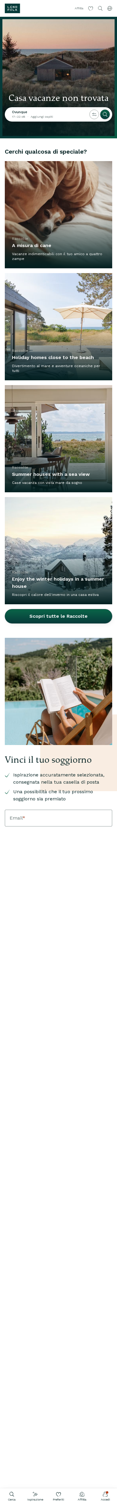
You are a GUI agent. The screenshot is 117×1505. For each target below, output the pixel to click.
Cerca (12, 1499)
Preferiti (58, 1499)
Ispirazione (35, 1499)
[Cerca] (105, 114)
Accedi (105, 1499)
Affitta (82, 1499)
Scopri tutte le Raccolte (58, 616)
